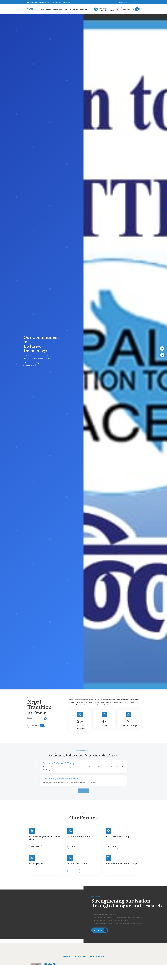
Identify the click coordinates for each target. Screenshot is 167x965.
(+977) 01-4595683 (106, 10)
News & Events (58, 9)
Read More (30, 365)
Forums (68, 9)
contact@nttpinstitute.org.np (39, 2)
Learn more (98, 930)
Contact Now (128, 9)
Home (42, 9)
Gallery (75, 9)
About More (34, 725)
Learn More (83, 791)
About (48, 9)
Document (83, 9)
